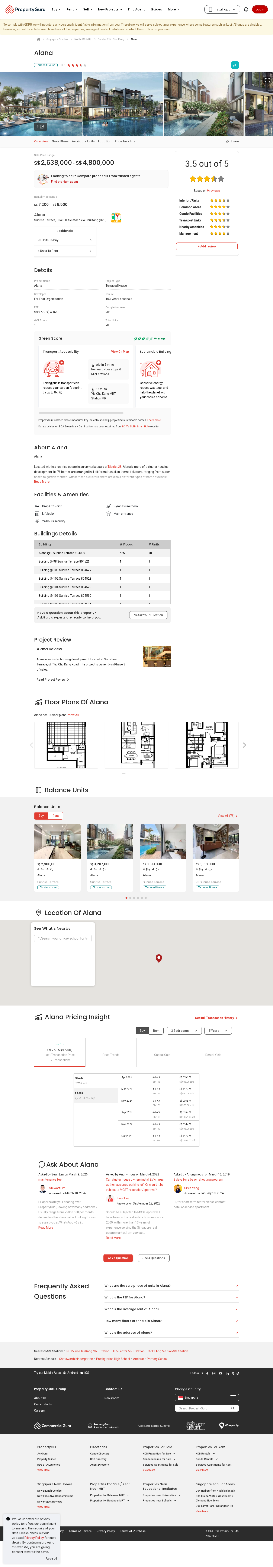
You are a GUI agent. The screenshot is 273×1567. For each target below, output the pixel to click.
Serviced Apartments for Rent (213, 1464)
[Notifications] (246, 9)
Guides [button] (156, 9)
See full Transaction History (215, 1018)
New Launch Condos (49, 1490)
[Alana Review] (157, 656)
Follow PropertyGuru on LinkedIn (226, 1373)
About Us (40, 1398)
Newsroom (112, 1398)
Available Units (83, 141)
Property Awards (103, 1425)
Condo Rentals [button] (205, 1459)
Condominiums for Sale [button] (157, 1459)
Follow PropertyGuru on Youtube (219, 1373)
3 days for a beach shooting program (198, 1179)
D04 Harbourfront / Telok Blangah (215, 1490)
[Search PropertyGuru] (232, 1408)
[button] (159, 958)
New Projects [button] (108, 9)
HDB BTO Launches (48, 1464)
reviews (213, 190)
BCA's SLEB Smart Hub (135, 426)
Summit (154, 1425)
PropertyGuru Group (50, 1389)
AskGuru (42, 1453)
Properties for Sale (157, 1447)
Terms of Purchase (133, 1531)
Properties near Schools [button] (157, 1500)
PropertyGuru (47, 1447)
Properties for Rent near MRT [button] (107, 1500)
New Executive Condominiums (55, 1496)
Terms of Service (80, 1531)
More (172, 9)
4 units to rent (48, 251)
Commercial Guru (52, 1425)
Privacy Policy (34, 1537)
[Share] (235, 65)
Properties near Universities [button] (160, 1495)
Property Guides (46, 1459)
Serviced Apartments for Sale (160, 1464)
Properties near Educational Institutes (160, 1486)
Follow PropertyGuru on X (232, 1373)
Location (105, 141)
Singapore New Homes (55, 1484)
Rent (55, 815)
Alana (41, 875)
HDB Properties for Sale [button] (157, 1453)
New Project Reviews (49, 1501)
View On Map (120, 351)
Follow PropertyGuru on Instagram (213, 1373)
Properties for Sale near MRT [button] (107, 1495)
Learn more (154, 420)
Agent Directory (99, 1464)
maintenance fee (50, 1179)
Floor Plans (60, 141)
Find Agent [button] (136, 9)
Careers (39, 1410)
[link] (101, 179)
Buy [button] (54, 9)
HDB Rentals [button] (203, 1453)
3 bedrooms (180, 1030)
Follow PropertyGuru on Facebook (206, 1373)
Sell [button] (86, 9)
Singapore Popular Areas (215, 1484)
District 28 (115, 466)
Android (72, 1372)
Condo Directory (99, 1453)
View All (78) (226, 815)
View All (73, 715)
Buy (41, 815)
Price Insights (125, 141)
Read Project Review (51, 679)
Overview (41, 141)
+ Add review (207, 246)
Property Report (195, 1425)
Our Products (43, 1404)
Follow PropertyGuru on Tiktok (237, 1373)
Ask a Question (118, 1258)
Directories (98, 1447)
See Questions (153, 1258)
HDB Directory (98, 1459)
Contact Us (113, 1389)
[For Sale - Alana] (57, 841)
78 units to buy (48, 240)
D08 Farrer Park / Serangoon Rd (214, 1505)
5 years (214, 1030)
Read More (41, 481)
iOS (86, 1372)
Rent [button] (70, 9)
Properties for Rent (210, 1447)
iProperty (229, 1425)
